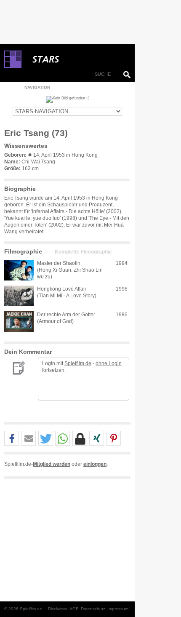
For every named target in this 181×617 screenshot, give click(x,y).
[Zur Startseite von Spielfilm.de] (12, 66)
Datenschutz (93, 608)
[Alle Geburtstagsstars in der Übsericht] (75, 59)
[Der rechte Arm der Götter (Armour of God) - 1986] (19, 321)
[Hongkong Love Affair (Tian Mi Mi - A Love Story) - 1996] (19, 296)
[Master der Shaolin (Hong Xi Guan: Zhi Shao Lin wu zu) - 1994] (19, 270)
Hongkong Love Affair (61, 288)
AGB (74, 608)
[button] (12, 438)
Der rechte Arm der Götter (66, 314)
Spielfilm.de (77, 363)
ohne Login (109, 363)
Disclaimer (57, 608)
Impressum (117, 608)
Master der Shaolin (58, 263)
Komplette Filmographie (83, 252)
